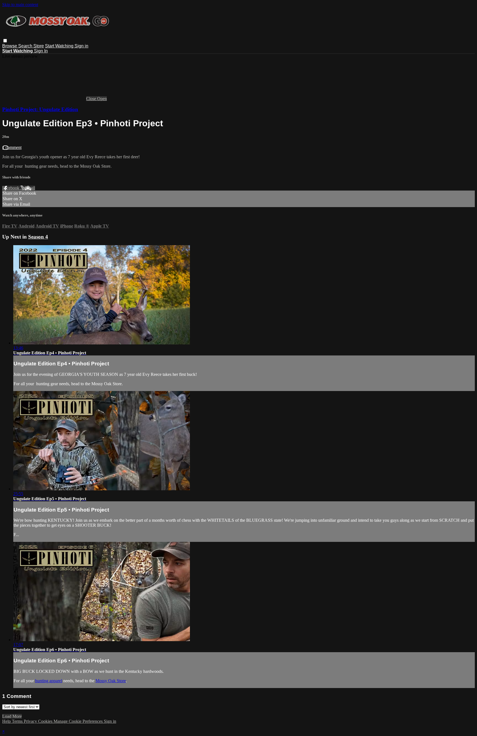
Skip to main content (20, 4)
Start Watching (60, 46)
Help (7, 721)
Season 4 (38, 237)
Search (25, 46)
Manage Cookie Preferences (79, 721)
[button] (5, 40)
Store (38, 46)
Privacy (31, 721)
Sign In (41, 51)
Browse (10, 46)
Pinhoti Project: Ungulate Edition (40, 109)
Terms (18, 721)
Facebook (11, 188)
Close (91, 98)
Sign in (81, 46)
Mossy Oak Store (111, 680)
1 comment (12, 147)
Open (102, 98)
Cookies (46, 721)
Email (30, 188)
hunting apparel (48, 680)
